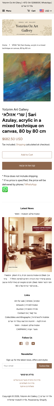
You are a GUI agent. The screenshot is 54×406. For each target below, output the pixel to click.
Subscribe (44, 365)
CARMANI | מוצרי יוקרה (27, 329)
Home (4, 45)
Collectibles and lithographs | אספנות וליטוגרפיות (27, 317)
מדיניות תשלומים (27, 383)
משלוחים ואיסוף (27, 386)
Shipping (20, 144)
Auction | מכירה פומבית (27, 309)
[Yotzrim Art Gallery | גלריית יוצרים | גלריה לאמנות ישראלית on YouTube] (33, 344)
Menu (8, 11)
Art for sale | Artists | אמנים (27, 301)
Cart (33, 11)
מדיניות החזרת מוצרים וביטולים (27, 380)
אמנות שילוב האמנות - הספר (27, 214)
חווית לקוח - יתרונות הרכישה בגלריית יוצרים (27, 321)
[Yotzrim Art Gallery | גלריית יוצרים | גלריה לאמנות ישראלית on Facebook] (21, 344)
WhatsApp (31, 184)
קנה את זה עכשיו (27, 165)
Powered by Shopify (37, 400)
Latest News (27, 208)
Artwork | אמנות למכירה (27, 305)
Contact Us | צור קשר (27, 313)
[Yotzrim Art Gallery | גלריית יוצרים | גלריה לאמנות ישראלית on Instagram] (27, 344)
